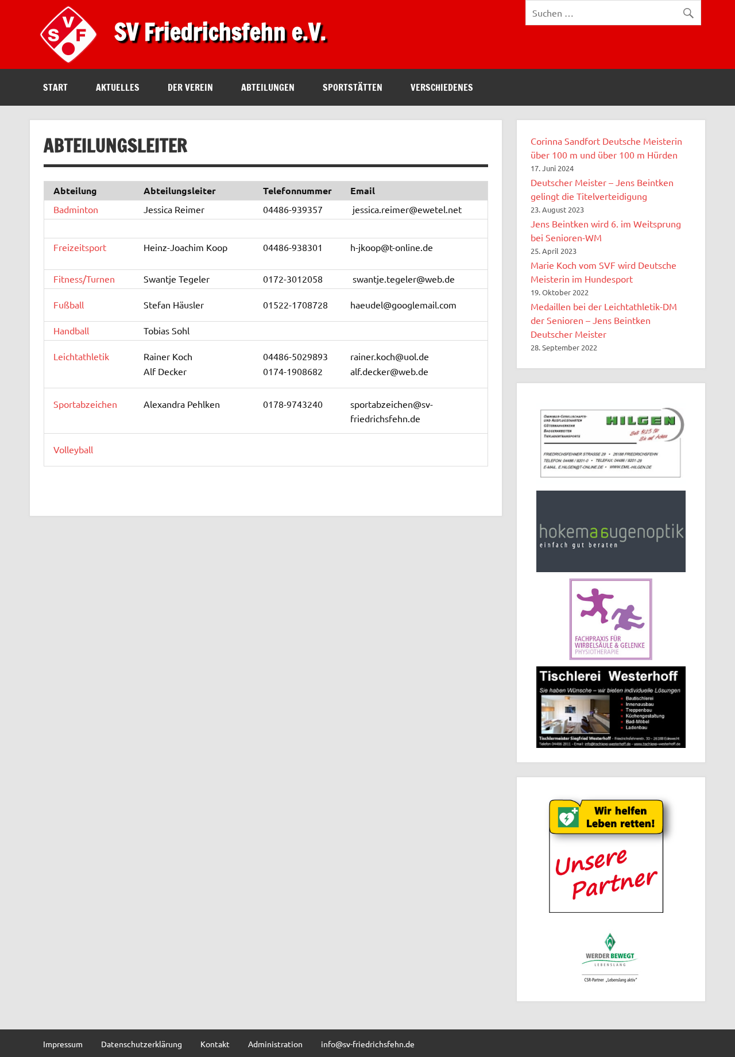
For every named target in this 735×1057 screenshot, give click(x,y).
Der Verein (190, 87)
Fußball (68, 304)
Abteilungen (268, 87)
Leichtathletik (81, 356)
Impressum (63, 1044)
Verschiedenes (442, 87)
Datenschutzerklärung (141, 1044)
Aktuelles (118, 87)
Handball (71, 330)
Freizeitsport (79, 247)
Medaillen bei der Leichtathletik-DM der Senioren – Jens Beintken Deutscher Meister (604, 320)
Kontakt (215, 1044)
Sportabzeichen (85, 404)
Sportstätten (352, 87)
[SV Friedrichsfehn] (71, 65)
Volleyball (73, 449)
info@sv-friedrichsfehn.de (368, 1044)
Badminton (75, 209)
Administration (275, 1044)
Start (55, 87)
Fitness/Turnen (84, 278)
